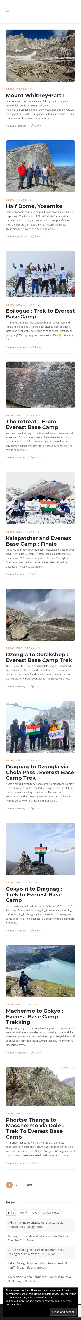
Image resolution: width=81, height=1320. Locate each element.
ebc (19, 304)
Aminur (10, 125)
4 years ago (21, 236)
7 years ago (20, 347)
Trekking (24, 89)
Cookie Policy (13, 1304)
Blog (10, 89)
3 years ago (20, 125)
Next (29, 1185)
